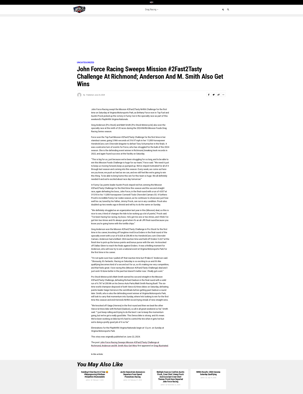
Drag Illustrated (161, 345)
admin (88, 380)
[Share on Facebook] (209, 95)
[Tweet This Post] (214, 95)
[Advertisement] (151, 39)
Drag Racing (150, 9)
